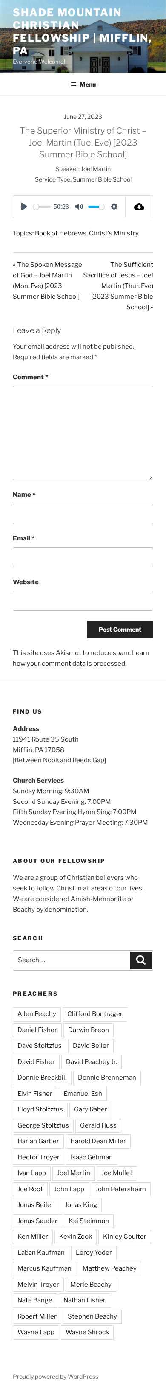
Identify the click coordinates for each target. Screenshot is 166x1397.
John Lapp (69, 1189)
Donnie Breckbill (42, 1077)
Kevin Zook (75, 1236)
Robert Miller (37, 1316)
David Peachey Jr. (91, 1062)
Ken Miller (32, 1236)
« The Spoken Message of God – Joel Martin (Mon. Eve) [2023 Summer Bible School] (47, 280)
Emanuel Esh (82, 1093)
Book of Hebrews (60, 233)
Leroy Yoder (94, 1253)
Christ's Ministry (114, 233)
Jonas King (81, 1205)
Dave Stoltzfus (39, 1046)
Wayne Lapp (35, 1332)
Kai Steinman (89, 1221)
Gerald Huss (98, 1125)
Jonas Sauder (37, 1221)
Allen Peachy (36, 1014)
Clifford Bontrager (95, 1014)
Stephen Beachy (92, 1316)
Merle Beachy (91, 1284)
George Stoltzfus (43, 1125)
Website (26, 582)
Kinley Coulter (124, 1236)
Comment (30, 377)
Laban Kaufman (41, 1253)
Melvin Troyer (38, 1284)
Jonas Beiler (35, 1205)
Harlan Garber (38, 1141)
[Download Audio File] (139, 206)
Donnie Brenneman (107, 1077)
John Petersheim (120, 1189)
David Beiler (91, 1046)
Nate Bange (34, 1300)
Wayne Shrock (87, 1332)
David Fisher (36, 1062)
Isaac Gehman (92, 1157)
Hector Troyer (38, 1157)
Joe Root (30, 1189)
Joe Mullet (116, 1173)
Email (23, 538)
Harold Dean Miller (98, 1141)
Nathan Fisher (84, 1300)
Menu (88, 84)
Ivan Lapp (31, 1173)
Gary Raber (90, 1109)
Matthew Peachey (110, 1268)
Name (24, 494)
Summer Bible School (102, 179)
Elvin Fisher (34, 1093)
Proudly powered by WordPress (55, 1376)
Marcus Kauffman (44, 1268)
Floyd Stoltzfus (40, 1109)
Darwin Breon (88, 1030)
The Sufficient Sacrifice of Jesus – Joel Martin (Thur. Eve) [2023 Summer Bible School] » (118, 286)
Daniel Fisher (37, 1030)
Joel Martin (96, 168)
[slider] (42, 207)
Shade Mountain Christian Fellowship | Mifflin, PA (82, 31)
